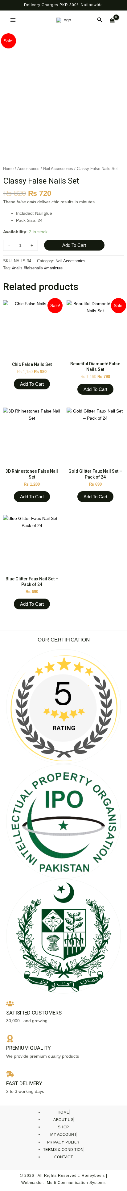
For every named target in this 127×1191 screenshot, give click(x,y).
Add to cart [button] (32, 384)
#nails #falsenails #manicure (37, 268)
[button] (100, 20)
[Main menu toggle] (13, 20)
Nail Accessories (58, 168)
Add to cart (74, 245)
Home (8, 168)
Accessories (28, 168)
